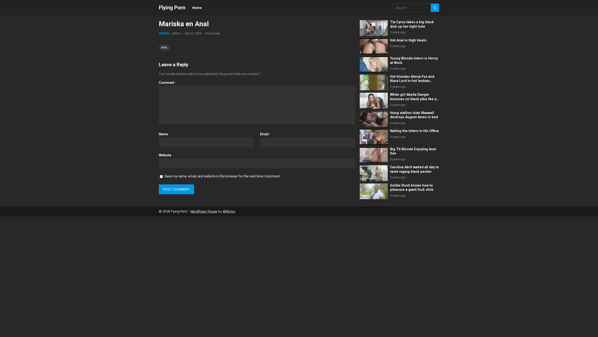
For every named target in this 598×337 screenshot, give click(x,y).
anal (164, 47)
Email (265, 134)
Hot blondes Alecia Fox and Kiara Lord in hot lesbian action (412, 81)
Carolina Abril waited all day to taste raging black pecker (414, 169)
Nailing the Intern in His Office (414, 131)
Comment (168, 82)
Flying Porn (172, 7)
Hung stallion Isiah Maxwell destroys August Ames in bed (414, 115)
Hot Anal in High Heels (408, 40)
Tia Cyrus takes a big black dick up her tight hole (412, 24)
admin (176, 33)
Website (165, 155)
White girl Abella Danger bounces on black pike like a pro (413, 99)
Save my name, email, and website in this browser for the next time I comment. (222, 176)
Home (197, 8)
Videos (164, 33)
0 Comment (212, 33)
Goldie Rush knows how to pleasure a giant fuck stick (411, 187)
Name (164, 134)
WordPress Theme (204, 211)
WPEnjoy (229, 211)
